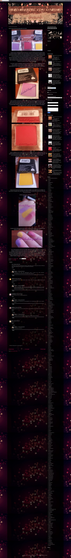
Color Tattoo (50, 245)
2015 (49, 179)
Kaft (49, 326)
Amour (49, 186)
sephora (49, 480)
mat (48, 399)
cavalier (49, 236)
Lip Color (49, 368)
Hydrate (49, 318)
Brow (49, 228)
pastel (49, 444)
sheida (49, 483)
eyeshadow (49, 280)
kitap (49, 343)
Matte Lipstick (50, 402)
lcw (48, 361)
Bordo (49, 220)
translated (49, 512)
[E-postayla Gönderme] (20, 258)
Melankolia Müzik (50, 408)
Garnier (49, 296)
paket (49, 435)
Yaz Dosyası (50, 532)
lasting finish (50, 359)
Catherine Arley (50, 235)
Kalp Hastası (50, 332)
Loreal (49, 378)
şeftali (49, 499)
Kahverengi (49, 327)
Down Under (50, 263)
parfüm (49, 441)
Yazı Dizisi (49, 533)
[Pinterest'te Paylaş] (25, 258)
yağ (48, 530)
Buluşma (49, 232)
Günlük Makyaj (50, 312)
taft (48, 500)
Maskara (49, 397)
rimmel (49, 462)
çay (48, 248)
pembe (49, 446)
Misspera (49, 413)
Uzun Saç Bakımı (50, 517)
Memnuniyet (50, 410)
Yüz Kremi (49, 542)
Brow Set (49, 229)
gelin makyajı (50, 299)
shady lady (49, 482)
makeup (49, 385)
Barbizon (49, 199)
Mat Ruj (49, 400)
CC (48, 237)
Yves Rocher (50, 543)
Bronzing (49, 226)
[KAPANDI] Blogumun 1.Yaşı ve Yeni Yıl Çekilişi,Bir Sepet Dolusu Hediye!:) (57, 171)
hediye (49, 315)
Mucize (49, 415)
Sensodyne (49, 479)
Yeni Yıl (49, 534)
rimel (49, 461)
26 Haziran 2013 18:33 (17, 264)
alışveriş (49, 184)
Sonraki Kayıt (11, 349)
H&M (49, 313)
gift (48, 300)
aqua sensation (50, 187)
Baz (48, 202)
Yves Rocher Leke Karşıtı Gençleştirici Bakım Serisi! (56, 74)
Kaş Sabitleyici (50, 336)
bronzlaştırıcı (50, 227)
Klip (48, 345)
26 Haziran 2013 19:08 (18, 307)
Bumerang (49, 233)
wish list (49, 529)
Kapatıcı (49, 333)
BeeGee (49, 203)
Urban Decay (50, 514)
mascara (49, 396)
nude (49, 425)
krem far (49, 352)
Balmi (49, 198)
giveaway (49, 301)
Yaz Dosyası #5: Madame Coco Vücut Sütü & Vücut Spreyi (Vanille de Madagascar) (56, 69)
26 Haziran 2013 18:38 (18, 278)
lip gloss (49, 369)
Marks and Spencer (51, 394)
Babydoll (49, 195)
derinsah (15, 271)
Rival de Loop (50, 463)
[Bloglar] (52, 92)
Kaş (48, 334)
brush (49, 230)
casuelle (49, 234)
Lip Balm (49, 366)
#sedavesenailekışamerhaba (52, 178)
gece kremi (49, 297)
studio (49, 494)
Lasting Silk (50, 360)
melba (49, 409)
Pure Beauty (50, 458)
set (48, 481)
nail (48, 416)
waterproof (49, 525)
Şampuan (49, 497)
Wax (49, 528)
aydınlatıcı (49, 193)
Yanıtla (13, 267)
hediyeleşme (50, 316)
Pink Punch (50, 451)
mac (49, 382)
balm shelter (50, 197)
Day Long (49, 252)
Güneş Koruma (50, 310)
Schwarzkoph (50, 477)
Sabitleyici (49, 467)
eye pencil (49, 276)
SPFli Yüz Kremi (50, 491)
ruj (48, 466)
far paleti (49, 286)
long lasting (50, 377)
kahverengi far (50, 328)
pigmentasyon (50, 450)
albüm (49, 183)
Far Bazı (49, 285)
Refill (49, 459)
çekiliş (49, 249)
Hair (48, 314)
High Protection (50, 317)
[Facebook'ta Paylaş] (24, 258)
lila (48, 365)
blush (49, 213)
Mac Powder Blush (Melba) (56, 164)
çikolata (49, 250)
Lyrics (49, 380)
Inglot (49, 319)
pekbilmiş (13, 307)
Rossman (49, 464)
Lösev (49, 379)
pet (48, 449)
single (49, 485)
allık (49, 185)
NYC (49, 427)
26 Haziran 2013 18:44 (21, 285)
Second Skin (50, 478)
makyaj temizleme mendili (52, 392)
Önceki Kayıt (42, 349)
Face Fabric (50, 282)
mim (49, 412)
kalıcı (49, 330)
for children (49, 294)
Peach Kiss (50, 445)
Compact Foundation (51, 246)
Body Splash (50, 217)
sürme (49, 496)
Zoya (49, 545)
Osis (49, 431)
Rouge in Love (50, 465)
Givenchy (49, 302)
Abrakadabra (50, 182)
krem (49, 351)
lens (49, 362)
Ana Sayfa (27, 349)
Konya (49, 348)
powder (49, 452)
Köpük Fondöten (50, 350)
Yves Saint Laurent (51, 544)
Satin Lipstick (50, 476)
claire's (49, 243)
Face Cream (50, 281)
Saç (48, 468)
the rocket (49, 511)
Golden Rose (50, 303)
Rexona (49, 460)
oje (48, 429)
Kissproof (49, 342)
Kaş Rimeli (49, 335)
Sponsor (49, 492)
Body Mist (49, 216)
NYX (49, 428)
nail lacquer (50, 418)
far (48, 284)
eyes (49, 279)
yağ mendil (49, 531)
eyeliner (49, 278)
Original (49, 430)
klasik (49, 344)
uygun (49, 515)
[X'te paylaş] (23, 258)
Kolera (49, 347)
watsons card (50, 527)
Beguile (49, 204)
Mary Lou (49, 395)
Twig (49, 513)
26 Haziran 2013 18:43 (21, 271)
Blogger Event (50, 211)
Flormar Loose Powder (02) (56, 153)
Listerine (49, 376)
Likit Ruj (49, 364)
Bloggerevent (50, 212)
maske (49, 398)
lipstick (49, 375)
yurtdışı (49, 541)
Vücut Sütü (49, 524)
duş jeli (49, 267)
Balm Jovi (49, 196)
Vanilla (49, 518)
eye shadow (50, 277)
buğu (49, 231)
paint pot (49, 433)
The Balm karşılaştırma (51, 509)
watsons (49, 526)
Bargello (49, 200)
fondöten (49, 293)
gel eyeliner (50, 298)
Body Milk (49, 215)
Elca (49, 269)
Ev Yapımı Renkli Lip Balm (56, 80)
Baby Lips (49, 194)
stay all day (50, 493)
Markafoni (49, 393)
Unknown (13, 278)
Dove (49, 262)
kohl (49, 346)
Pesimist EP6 (50, 448)
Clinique (49, 244)
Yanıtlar (14, 269)
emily (49, 270)
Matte (49, 401)
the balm (49, 508)
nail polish (49, 419)
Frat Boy (49, 295)
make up (49, 384)
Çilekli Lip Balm (50, 251)
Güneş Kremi (50, 311)
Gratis (49, 309)
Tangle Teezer (50, 501)
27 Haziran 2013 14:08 (21, 314)
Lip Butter (49, 367)
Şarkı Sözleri (50, 498)
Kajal (49, 329)
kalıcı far (49, 331)
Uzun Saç (49, 516)
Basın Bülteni (50, 201)
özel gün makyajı (50, 432)
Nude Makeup (50, 426)
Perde (49, 447)
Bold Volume (50, 218)
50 (48, 181)
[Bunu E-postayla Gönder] (21, 258)
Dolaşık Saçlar (50, 260)
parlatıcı (49, 443)
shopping (49, 484)
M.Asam (49, 381)
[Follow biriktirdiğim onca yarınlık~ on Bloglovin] (52, 88)
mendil (49, 411)
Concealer (49, 247)
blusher (49, 214)
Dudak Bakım (50, 265)
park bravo (49, 442)
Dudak (49, 264)
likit (48, 363)
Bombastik (49, 219)
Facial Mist (49, 283)
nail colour (49, 417)
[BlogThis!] (22, 258)
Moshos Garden (50, 414)
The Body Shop (50, 510)
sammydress (50, 475)
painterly (49, 434)
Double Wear (50, 261)
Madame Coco (50, 383)
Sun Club (49, 495)
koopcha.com (50, 349)
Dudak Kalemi (50, 266)
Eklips (49, 268)
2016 (49, 180)
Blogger (49, 210)
